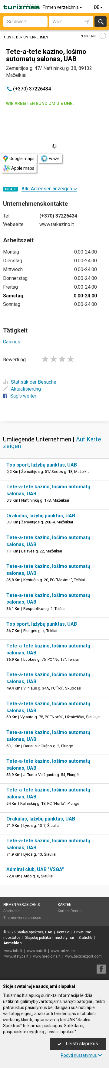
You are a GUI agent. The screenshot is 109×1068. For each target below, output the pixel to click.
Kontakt (63, 932)
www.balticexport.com (83, 956)
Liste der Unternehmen (27, 37)
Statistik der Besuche (33, 382)
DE (97, 7)
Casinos (11, 342)
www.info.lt (13, 951)
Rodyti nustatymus (79, 1055)
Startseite (11, 911)
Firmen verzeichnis (61, 7)
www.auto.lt (36, 951)
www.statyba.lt (16, 956)
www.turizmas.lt (64, 951)
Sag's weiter (23, 396)
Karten (64, 905)
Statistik (85, 937)
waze (54, 158)
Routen (77, 911)
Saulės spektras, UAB (34, 932)
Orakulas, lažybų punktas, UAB (40, 516)
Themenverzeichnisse (22, 918)
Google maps (22, 158)
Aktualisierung (26, 389)
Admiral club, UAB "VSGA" (35, 869)
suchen (100, 21)
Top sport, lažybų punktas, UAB (41, 465)
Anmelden (12, 943)
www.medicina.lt (47, 956)
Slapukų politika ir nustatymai (49, 937)
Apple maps (22, 168)
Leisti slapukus (81, 1044)
